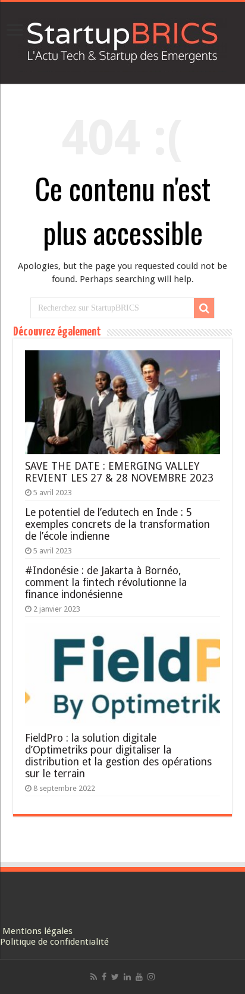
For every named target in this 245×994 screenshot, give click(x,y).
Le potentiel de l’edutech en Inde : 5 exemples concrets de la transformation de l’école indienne (117, 524)
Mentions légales (37, 931)
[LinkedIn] (127, 977)
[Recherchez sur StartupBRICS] (204, 308)
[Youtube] (139, 977)
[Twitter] (115, 977)
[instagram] (151, 977)
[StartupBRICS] (122, 40)
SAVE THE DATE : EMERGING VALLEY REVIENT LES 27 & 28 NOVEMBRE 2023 (119, 472)
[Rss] (93, 977)
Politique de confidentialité (54, 941)
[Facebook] (104, 977)
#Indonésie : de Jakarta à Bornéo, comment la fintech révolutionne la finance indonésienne (106, 582)
